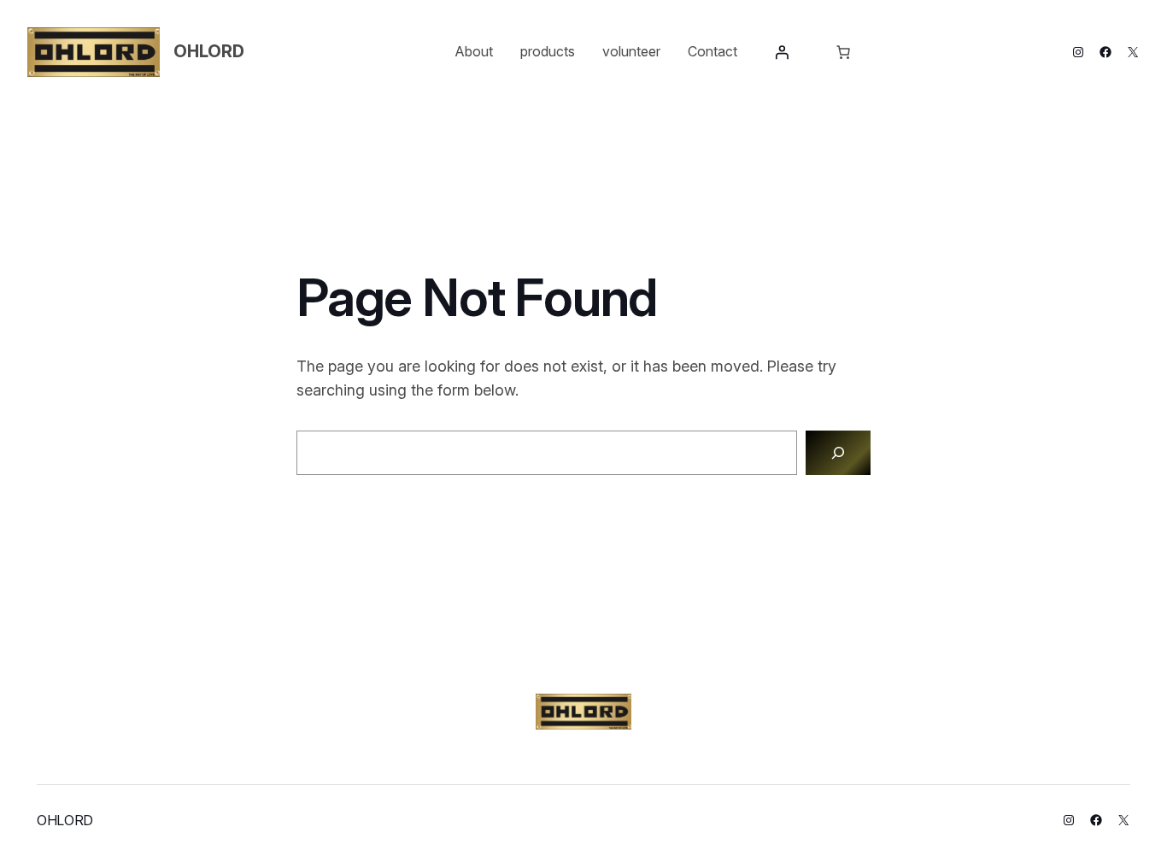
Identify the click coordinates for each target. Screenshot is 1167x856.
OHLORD (208, 51)
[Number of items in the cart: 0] (843, 52)
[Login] (782, 52)
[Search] (838, 453)
